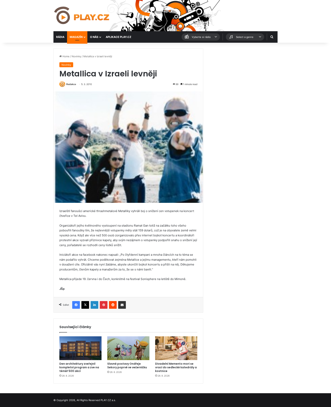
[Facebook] (76, 305)
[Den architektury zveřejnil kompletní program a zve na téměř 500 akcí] (80, 348)
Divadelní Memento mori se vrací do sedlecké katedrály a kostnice (176, 367)
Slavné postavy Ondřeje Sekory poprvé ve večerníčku (127, 365)
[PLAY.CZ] (82, 15)
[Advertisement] (242, 75)
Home (66, 56)
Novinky (76, 56)
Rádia (60, 36)
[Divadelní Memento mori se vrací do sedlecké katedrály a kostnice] (176, 348)
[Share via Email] (122, 305)
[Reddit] (113, 305)
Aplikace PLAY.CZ (118, 36)
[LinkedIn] (94, 305)
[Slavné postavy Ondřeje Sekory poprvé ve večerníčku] (128, 348)
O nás (94, 36)
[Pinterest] (103, 305)
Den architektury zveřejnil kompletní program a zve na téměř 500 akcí (79, 367)
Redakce (71, 84)
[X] (85, 305)
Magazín (76, 36)
